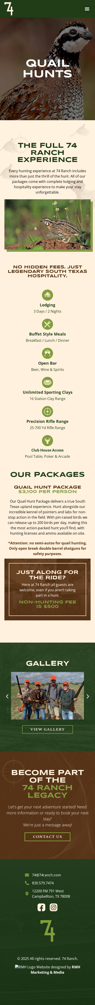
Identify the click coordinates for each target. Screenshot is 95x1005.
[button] (87, 8)
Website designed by (54, 967)
